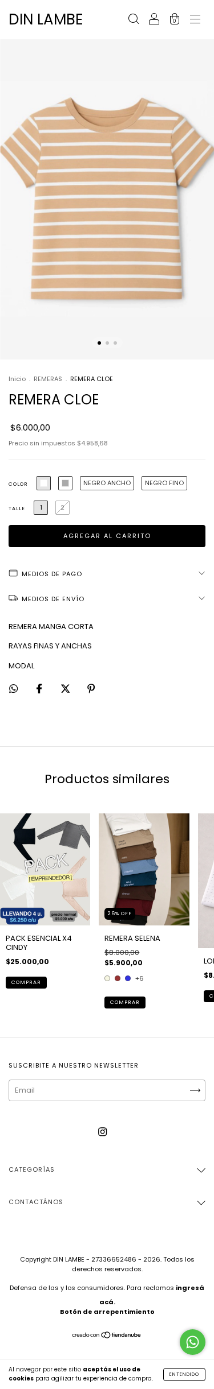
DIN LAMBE (46, 19)
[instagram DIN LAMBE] (102, 1131)
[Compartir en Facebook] (40, 689)
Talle (17, 508)
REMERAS (48, 378)
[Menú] (195, 20)
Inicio (17, 378)
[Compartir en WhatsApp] (13, 689)
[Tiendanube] (107, 1335)
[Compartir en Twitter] (66, 689)
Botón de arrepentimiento (107, 1311)
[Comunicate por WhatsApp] (192, 1342)
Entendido (184, 1374)
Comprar (26, 982)
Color (18, 484)
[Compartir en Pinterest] (91, 689)
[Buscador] (133, 20)
